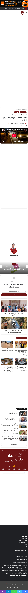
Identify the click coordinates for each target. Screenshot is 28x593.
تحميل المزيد (14, 444)
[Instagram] (7, 587)
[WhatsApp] (14, 591)
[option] (14, 266)
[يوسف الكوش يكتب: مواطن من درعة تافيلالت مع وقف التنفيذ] (23, 413)
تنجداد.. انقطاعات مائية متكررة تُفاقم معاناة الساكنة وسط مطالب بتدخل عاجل (10, 431)
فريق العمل (24, 538)
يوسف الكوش (22, 123)
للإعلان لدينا (24, 547)
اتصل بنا (25, 545)
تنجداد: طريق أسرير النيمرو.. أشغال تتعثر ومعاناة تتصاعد (7, 349)
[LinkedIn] (14, 587)
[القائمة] (1, 13)
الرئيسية (24, 109)
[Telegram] (8, 591)
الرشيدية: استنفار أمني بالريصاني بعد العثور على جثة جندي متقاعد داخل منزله (21, 367)
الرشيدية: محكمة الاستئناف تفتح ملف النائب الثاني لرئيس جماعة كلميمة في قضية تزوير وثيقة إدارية (7, 368)
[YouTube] (10, 587)
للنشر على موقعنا (23, 540)
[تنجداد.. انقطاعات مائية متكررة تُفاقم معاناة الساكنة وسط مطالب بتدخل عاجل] (23, 432)
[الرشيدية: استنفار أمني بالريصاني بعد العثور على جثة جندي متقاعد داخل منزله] (21, 361)
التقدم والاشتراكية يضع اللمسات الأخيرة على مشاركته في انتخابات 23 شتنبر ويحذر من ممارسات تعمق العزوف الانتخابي (9, 438)
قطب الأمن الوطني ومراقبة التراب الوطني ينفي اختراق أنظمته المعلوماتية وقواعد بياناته (9, 425)
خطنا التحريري (24, 536)
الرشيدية (16, 112)
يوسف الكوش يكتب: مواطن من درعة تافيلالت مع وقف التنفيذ (11, 412)
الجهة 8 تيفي (18, 109)
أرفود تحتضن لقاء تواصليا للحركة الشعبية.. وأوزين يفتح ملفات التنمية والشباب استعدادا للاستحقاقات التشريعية (21, 351)
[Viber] (3, 591)
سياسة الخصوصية (23, 542)
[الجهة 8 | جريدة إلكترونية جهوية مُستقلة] (23, 13)
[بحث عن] (26, 13)
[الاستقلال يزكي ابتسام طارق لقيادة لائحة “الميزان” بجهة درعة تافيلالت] (23, 419)
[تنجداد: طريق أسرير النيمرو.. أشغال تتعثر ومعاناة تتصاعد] (7, 344)
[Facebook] (20, 587)
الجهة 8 (4, 584)
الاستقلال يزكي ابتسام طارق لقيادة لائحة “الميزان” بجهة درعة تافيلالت (10, 418)
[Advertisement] (14, 31)
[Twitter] (17, 587)
